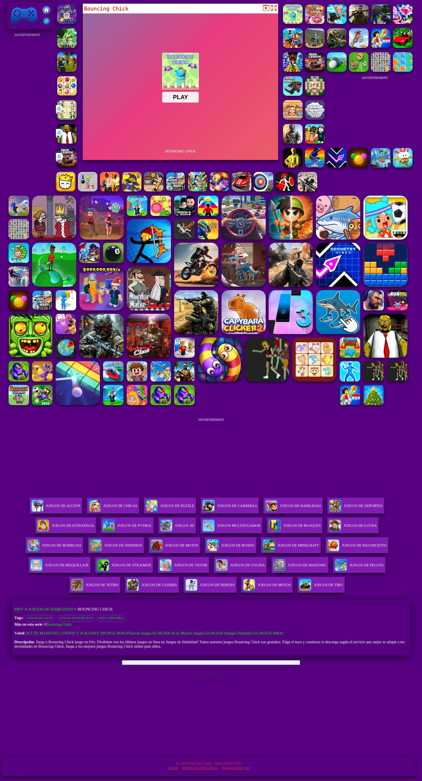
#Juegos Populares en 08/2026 (248, 633)
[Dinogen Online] (337, 46)
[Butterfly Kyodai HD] (380, 70)
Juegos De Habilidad (300, 506)
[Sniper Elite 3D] (307, 190)
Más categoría (111, 618)
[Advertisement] (27, 111)
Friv (19, 609)
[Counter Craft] (380, 23)
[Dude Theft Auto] (175, 190)
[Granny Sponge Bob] (67, 142)
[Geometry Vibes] (337, 166)
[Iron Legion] (67, 166)
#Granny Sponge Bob (102, 633)
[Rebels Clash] (109, 190)
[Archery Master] (263, 190)
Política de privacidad (200, 768)
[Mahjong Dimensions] (315, 118)
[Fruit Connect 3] (67, 94)
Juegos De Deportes (363, 506)
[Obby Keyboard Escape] (293, 70)
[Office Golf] (337, 70)
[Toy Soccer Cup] (359, 70)
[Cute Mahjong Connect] (67, 118)
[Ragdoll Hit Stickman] (285, 190)
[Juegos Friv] (46, 10)
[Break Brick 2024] (315, 166)
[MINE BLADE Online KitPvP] (197, 190)
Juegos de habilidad (76, 618)
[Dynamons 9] (131, 190)
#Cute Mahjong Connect (52, 633)
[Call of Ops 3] (359, 23)
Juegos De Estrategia (73, 526)
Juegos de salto (40, 618)
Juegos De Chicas (120, 506)
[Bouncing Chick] (293, 23)
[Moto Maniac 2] (359, 46)
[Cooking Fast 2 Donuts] (315, 23)
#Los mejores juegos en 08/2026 (197, 633)
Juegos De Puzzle (177, 506)
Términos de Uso (236, 768)
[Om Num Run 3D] (402, 166)
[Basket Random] (153, 190)
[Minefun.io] (67, 46)
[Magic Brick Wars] (65, 190)
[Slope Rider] (380, 166)
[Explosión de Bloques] (402, 70)
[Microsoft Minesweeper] (87, 190)
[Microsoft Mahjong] (315, 94)
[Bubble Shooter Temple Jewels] (359, 166)
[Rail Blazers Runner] (293, 46)
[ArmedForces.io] (293, 166)
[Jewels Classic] (67, 23)
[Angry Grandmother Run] (337, 23)
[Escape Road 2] (293, 94)
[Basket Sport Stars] (380, 46)
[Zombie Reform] (67, 70)
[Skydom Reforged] (402, 23)
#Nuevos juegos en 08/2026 (148, 633)
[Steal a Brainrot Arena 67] (315, 142)
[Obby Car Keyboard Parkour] (402, 46)
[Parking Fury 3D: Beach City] (241, 190)
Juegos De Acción (63, 506)
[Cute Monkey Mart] (293, 118)
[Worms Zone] (219, 190)
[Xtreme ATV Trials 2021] (315, 46)
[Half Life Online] (293, 142)
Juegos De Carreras (237, 506)
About (173, 768)
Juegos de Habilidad (50, 609)
